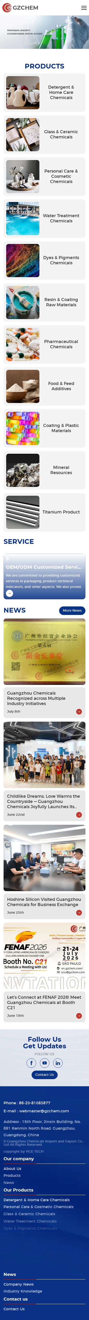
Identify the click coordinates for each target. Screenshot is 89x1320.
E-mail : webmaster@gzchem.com (36, 1111)
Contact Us (14, 1308)
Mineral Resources (21, 1259)
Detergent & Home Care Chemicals (37, 1199)
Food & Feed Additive (24, 1252)
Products (12, 1175)
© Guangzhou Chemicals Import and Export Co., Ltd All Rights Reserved (44, 1143)
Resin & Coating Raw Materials (33, 1232)
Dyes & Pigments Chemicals (30, 1226)
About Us (12, 1168)
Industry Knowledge (23, 1290)
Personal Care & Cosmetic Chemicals (39, 1206)
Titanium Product (20, 1266)
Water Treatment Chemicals (30, 1219)
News (9, 1181)
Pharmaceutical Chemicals (29, 1246)
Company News (19, 1284)
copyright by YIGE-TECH (23, 1151)
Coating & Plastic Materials (29, 1239)
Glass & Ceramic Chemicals (29, 1213)
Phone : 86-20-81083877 (27, 1103)
